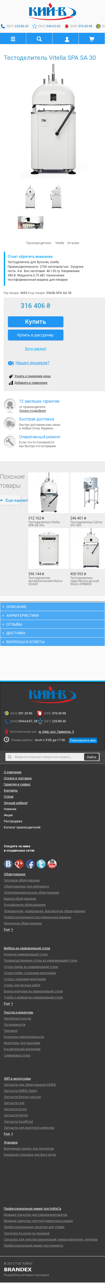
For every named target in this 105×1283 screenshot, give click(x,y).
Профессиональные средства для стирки (34, 1227)
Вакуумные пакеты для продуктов (29, 1148)
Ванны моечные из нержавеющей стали (33, 991)
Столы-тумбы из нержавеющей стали (31, 967)
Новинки (10, 809)
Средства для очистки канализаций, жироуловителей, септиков (51, 1239)
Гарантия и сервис (17, 784)
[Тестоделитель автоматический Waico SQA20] (45, 548)
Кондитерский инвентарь (22, 1049)
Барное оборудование (20, 898)
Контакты (11, 790)
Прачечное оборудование (23, 923)
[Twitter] (41, 863)
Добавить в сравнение (30, 383)
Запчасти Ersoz (15, 1109)
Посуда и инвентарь (18, 1012)
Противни (11, 1031)
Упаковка (11, 1142)
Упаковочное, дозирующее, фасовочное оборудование (44, 911)
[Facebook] (30, 863)
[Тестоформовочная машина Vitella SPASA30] (30, 222)
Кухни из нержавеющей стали (26, 954)
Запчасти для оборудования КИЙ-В (30, 1085)
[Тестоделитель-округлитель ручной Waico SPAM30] (87, 548)
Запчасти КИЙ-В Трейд (20, 1091)
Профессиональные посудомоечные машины (37, 917)
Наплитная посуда (17, 1018)
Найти (91, 757)
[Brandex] (52, 1269)
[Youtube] (52, 863)
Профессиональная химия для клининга (33, 1245)
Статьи (9, 796)
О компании (12, 772)
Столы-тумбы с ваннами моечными (30, 973)
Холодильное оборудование (25, 905)
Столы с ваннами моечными (25, 979)
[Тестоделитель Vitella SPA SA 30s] (45, 492)
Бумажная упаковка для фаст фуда (30, 1155)
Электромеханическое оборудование (31, 892)
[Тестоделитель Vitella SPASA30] (56, 197)
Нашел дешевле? (32, 362)
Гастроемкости (14, 1024)
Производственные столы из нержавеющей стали (40, 960)
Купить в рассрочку (35, 335)
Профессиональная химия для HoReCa (32, 1208)
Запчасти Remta (16, 1115)
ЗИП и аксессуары (17, 1078)
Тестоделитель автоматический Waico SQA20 (45, 581)
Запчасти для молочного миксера (29, 1128)
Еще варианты (13, 500)
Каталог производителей (22, 827)
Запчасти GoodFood (18, 1121)
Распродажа (13, 821)
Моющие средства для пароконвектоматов (35, 1215)
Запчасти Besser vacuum (22, 1097)
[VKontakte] (8, 863)
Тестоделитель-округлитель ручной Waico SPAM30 (84, 581)
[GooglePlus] (19, 863)
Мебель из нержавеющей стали (27, 948)
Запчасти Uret (14, 1103)
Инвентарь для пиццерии (22, 1043)
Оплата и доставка (18, 778)
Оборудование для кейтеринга (26, 886)
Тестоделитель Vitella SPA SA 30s (44, 524)
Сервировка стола (17, 1055)
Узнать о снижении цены (32, 376)
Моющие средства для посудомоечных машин (38, 1221)
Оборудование (14, 874)
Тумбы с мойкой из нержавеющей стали (33, 997)
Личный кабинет (16, 803)
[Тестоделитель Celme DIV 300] (87, 492)
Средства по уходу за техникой (26, 1233)
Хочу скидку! (35, 349)
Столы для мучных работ (22, 985)
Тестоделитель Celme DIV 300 (86, 524)
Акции (8, 815)
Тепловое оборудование (22, 880)
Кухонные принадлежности (24, 1037)
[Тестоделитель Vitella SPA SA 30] (52, 121)
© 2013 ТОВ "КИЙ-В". (19, 1263)
